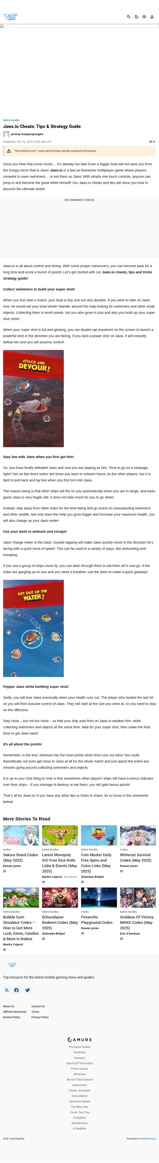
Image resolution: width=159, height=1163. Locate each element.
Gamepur (79, 1057)
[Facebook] (17, 990)
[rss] (7, 990)
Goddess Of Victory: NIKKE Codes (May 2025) (137, 922)
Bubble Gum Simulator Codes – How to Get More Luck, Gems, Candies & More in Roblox (21, 928)
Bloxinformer (80, 1123)
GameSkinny (79, 1095)
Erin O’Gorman (130, 933)
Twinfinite (79, 1052)
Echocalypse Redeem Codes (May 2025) (60, 922)
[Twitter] (28, 990)
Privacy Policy (40, 1017)
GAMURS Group (148, 1138)
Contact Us (38, 1006)
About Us (8, 1006)
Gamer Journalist (79, 1090)
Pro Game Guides (79, 1046)
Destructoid (79, 1085)
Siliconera (79, 1074)
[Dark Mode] (136, 17)
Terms (35, 1011)
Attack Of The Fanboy (79, 1063)
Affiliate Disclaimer (15, 1011)
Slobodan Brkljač (92, 877)
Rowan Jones (12, 866)
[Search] (129, 17)
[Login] (152, 17)
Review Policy (11, 1017)
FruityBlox (79, 1117)
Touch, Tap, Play (80, 1112)
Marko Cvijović (52, 877)
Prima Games (79, 1068)
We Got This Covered (79, 1079)
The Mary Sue (79, 1106)
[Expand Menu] (144, 17)
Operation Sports (79, 1101)
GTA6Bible (79, 1128)
